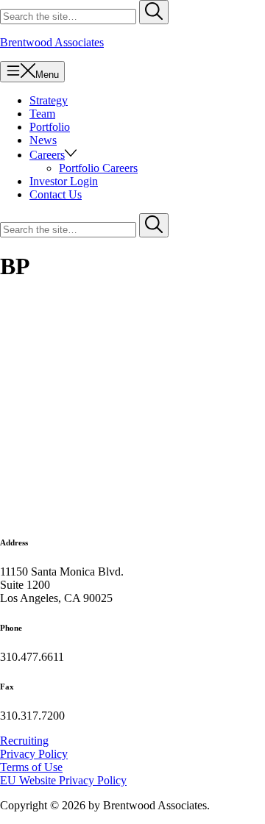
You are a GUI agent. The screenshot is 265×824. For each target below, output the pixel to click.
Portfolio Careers (98, 168)
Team (42, 113)
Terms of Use (31, 767)
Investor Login (63, 181)
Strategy (48, 100)
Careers (47, 154)
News (43, 140)
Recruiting (24, 740)
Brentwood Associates (52, 42)
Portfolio (49, 127)
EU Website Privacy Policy (63, 780)
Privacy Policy (34, 754)
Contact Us (55, 194)
